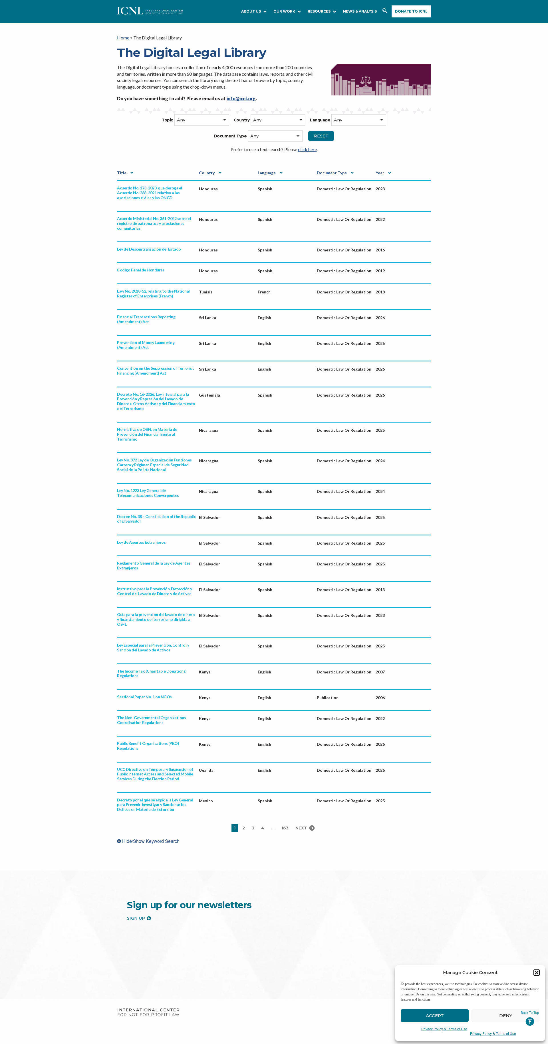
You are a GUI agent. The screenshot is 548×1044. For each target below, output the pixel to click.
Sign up (136, 918)
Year (380, 172)
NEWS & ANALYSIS (360, 11)
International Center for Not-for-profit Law (148, 1012)
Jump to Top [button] (530, 1018)
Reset (321, 136)
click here (307, 149)
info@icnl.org (241, 98)
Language (267, 172)
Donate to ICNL (411, 11)
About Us (251, 11)
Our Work (284, 11)
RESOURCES (319, 11)
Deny (505, 1015)
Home (123, 37)
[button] (536, 972)
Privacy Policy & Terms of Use (444, 1028)
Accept (435, 1015)
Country (207, 172)
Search (385, 13)
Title (121, 172)
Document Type (332, 172)
